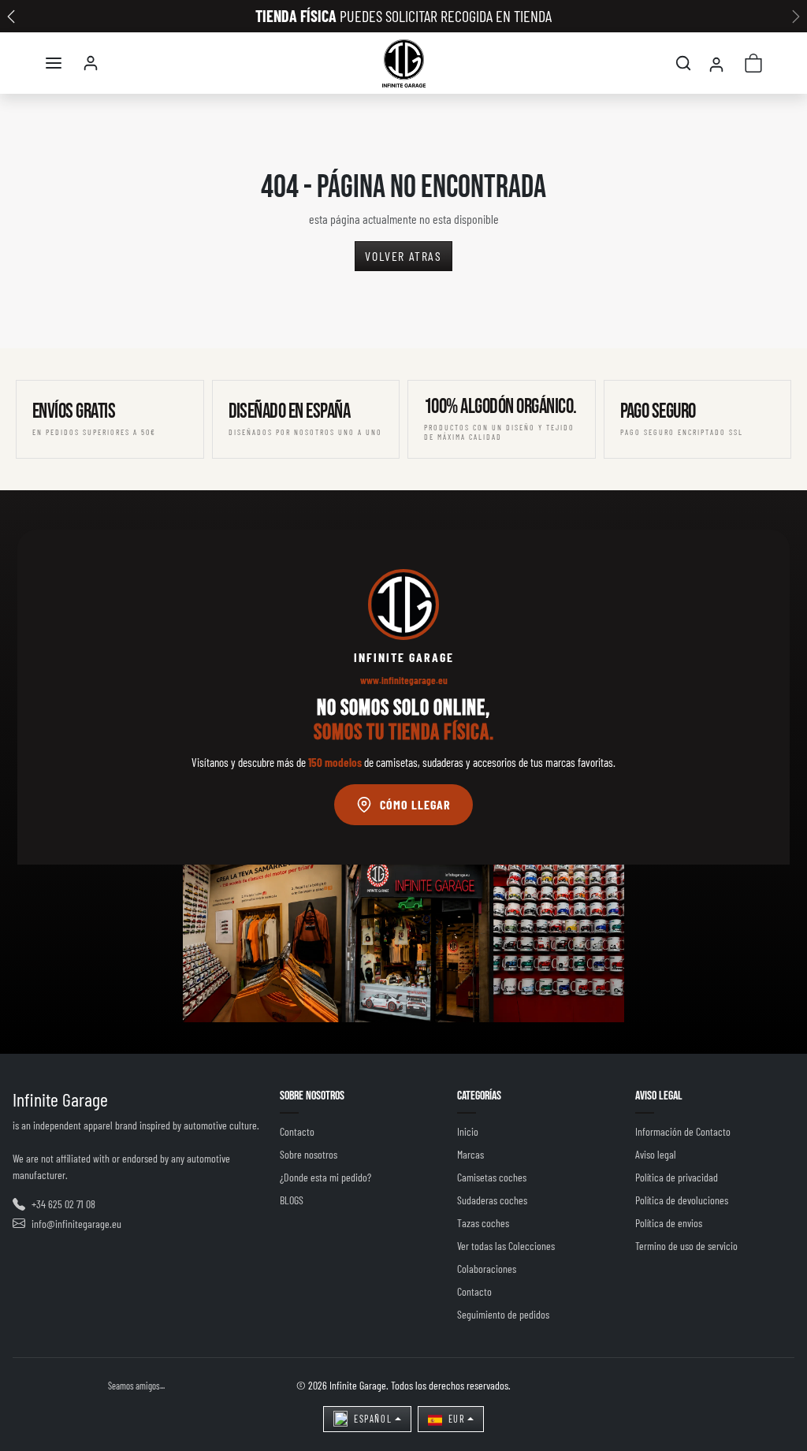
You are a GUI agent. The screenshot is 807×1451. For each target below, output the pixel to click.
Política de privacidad (676, 1177)
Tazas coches (483, 1223)
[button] (54, 63)
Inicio (467, 1131)
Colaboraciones (486, 1268)
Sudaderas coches (492, 1200)
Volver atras (403, 255)
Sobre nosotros (308, 1154)
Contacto (297, 1131)
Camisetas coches (491, 1177)
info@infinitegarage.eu (76, 1223)
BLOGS (291, 1200)
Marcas (470, 1154)
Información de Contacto (683, 1131)
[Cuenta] (91, 63)
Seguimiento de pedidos (503, 1314)
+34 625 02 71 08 (63, 1204)
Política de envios (668, 1223)
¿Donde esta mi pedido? (325, 1177)
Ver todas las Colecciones (506, 1245)
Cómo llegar (415, 804)
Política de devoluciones (681, 1200)
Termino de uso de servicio (686, 1245)
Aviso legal (655, 1154)
